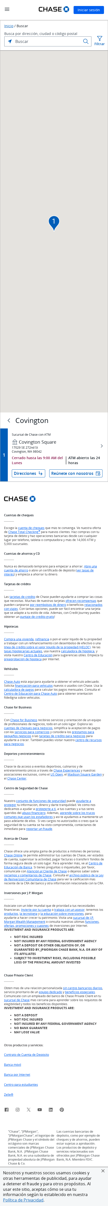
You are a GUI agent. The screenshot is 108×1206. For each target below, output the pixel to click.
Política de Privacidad (23, 1200)
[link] (6, 1110)
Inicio (8, 26)
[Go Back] (8, 420)
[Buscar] (85, 41)
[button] (103, 1171)
